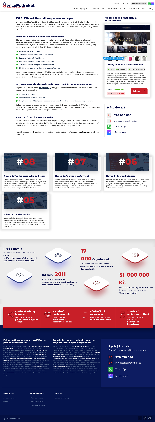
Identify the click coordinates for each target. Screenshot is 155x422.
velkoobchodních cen (60, 358)
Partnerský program (10, 398)
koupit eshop (45, 88)
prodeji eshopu (39, 350)
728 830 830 (121, 115)
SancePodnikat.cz (13, 418)
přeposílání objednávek (37, 358)
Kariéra (5, 401)
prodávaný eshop (38, 354)
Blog (151, 8)
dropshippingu (8, 360)
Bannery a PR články (62, 398)
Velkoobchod (98, 8)
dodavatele (78, 356)
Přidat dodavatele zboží (37, 405)
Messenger (120, 376)
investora (12, 373)
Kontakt (126, 4)
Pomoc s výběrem (139, 4)
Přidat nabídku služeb (37, 401)
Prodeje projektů (81, 8)
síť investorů (37, 366)
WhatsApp (120, 369)
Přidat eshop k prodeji (37, 398)
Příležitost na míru (137, 8)
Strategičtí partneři (116, 8)
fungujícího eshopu (59, 356)
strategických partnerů (60, 366)
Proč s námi (114, 4)
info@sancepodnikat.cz (127, 362)
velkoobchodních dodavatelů (19, 358)
